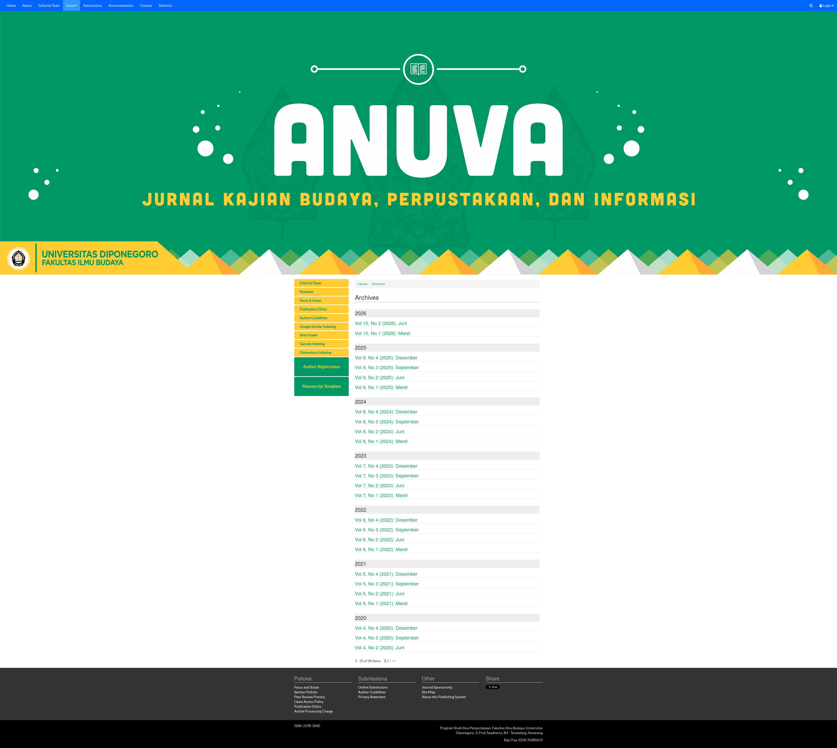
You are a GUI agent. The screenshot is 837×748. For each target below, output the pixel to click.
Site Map (428, 692)
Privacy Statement (372, 697)
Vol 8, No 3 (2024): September (387, 421)
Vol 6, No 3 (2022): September (387, 529)
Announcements (121, 5)
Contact (146, 5)
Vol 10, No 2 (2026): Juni (381, 323)
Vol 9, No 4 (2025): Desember (386, 357)
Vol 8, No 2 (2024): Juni (379, 431)
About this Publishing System (444, 697)
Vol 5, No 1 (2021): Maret (381, 603)
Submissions (92, 5)
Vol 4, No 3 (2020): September (387, 637)
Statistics (165, 5)
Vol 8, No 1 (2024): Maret (381, 441)
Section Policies (306, 692)
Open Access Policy (308, 702)
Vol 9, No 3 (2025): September (387, 367)
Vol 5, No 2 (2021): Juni (379, 593)
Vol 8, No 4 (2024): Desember (386, 411)
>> (394, 661)
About (27, 5)
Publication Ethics (307, 706)
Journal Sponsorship (437, 687)
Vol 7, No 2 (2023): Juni (379, 485)
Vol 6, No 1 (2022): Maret (381, 549)
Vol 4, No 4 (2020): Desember (386, 627)
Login (827, 5)
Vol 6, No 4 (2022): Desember (386, 519)
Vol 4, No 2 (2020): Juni (379, 647)
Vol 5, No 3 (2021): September (387, 583)
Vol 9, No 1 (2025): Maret (381, 387)
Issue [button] (70, 5)
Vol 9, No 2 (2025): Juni (379, 377)
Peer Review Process (309, 697)
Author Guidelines (372, 692)
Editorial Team (49, 5)
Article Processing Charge (313, 711)
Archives (378, 284)
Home (11, 5)
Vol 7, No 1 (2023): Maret (381, 495)
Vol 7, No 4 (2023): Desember (386, 465)
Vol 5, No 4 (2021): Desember (386, 573)
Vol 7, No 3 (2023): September (387, 475)
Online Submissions (373, 687)
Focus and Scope (306, 687)
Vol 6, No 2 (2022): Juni (379, 539)
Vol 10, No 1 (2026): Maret (382, 333)
